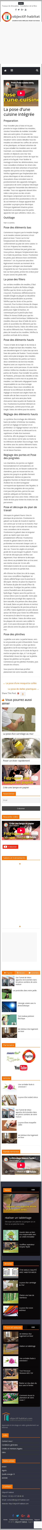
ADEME (5, 1478)
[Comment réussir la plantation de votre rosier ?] (10, 1394)
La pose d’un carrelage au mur (18, 733)
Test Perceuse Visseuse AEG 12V (26, 1372)
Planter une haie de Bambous (26, 1296)
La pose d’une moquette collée (20, 683)
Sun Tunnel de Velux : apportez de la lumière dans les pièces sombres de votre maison (26, 980)
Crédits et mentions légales (12, 1449)
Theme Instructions (26, 1520)
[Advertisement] (21, 43)
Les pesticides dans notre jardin (25, 990)
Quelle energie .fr (8, 1474)
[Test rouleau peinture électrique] (10, 1014)
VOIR (33, 1190)
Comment (35, 973)
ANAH (4, 1467)
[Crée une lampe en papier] (21, 766)
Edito (4, 1452)
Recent (22, 973)
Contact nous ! (7, 1441)
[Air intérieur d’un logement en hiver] (10, 1027)
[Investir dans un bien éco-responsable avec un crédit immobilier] (10, 1231)
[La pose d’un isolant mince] (10, 1096)
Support (37, 1520)
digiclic (4, 1470)
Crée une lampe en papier (16, 787)
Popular (9, 973)
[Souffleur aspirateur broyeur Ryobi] (10, 1243)
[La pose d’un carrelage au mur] (18, 709)
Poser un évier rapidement (16, 760)
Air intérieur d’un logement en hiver (26, 1335)
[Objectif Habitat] (5, 71)
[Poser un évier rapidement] (21, 739)
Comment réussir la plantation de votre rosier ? (26, 1397)
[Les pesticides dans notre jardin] (7, 989)
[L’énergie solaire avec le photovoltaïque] (10, 1001)
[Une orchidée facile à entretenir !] (10, 1083)
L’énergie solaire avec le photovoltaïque (27, 1004)
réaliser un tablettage (18, 1217)
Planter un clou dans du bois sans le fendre (28, 1384)
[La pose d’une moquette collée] (10, 1121)
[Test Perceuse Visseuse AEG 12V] (10, 1370)
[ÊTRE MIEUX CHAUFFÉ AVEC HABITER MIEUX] (11, 1269)
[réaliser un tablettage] (21, 1195)
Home (5, 1520)
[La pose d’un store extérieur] (11, 1307)
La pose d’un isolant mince (28, 1097)
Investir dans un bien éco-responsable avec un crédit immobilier (27, 1234)
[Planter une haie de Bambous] (11, 1294)
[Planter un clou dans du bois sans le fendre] (10, 1382)
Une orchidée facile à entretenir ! (26, 1085)
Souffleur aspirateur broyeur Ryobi (26, 1245)
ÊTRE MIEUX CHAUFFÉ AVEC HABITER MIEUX (28, 1271)
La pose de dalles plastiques (23, 688)
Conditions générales (10, 1445)
